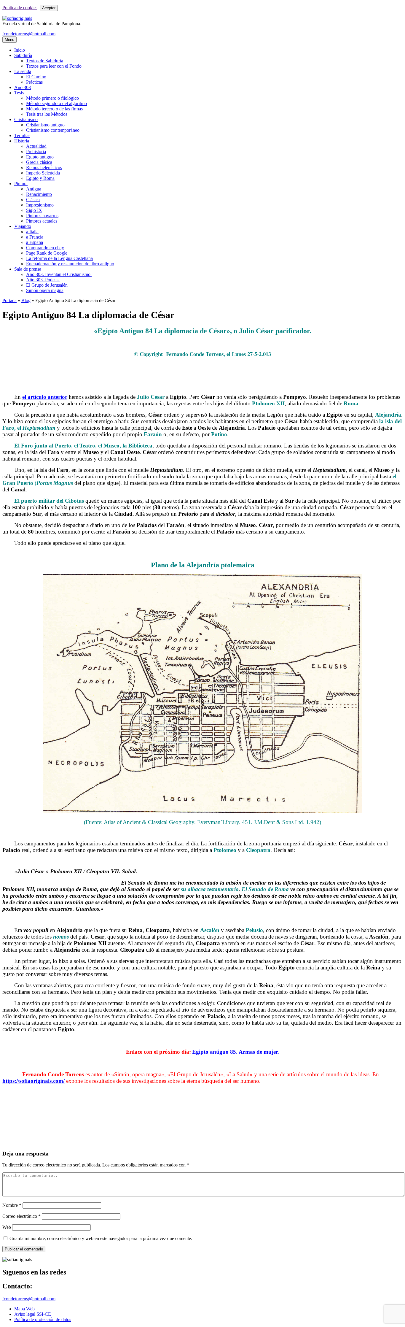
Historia (21, 140)
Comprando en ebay (45, 247)
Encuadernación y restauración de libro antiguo (70, 263)
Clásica (33, 199)
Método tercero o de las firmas (54, 108)
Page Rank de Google (46, 252)
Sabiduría (23, 55)
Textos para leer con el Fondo (54, 66)
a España (34, 242)
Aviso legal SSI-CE (32, 1314)
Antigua (33, 188)
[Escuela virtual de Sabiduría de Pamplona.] (17, 18)
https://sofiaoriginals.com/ (33, 1081)
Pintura (21, 183)
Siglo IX (34, 210)
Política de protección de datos (42, 1319)
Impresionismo (40, 204)
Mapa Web (24, 1308)
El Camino (36, 76)
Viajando (22, 226)
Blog (26, 300)
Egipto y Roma (40, 178)
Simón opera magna (44, 290)
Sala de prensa (27, 269)
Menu (9, 39)
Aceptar (48, 8)
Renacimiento (39, 194)
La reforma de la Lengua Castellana (59, 258)
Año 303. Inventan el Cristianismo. (59, 274)
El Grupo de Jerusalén (47, 285)
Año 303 (22, 87)
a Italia (32, 231)
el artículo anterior (44, 397)
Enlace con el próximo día (157, 1052)
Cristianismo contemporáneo (52, 130)
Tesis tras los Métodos (46, 114)
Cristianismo (26, 119)
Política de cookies (19, 7)
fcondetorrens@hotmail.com (28, 33)
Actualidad (36, 146)
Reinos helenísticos (44, 167)
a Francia (34, 236)
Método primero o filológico (52, 98)
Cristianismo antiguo (45, 124)
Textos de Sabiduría (44, 60)
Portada (9, 300)
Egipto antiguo (40, 156)
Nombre (11, 1205)
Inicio (19, 50)
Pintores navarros (42, 215)
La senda (22, 71)
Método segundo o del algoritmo (56, 103)
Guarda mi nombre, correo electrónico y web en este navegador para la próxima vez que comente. (100, 1238)
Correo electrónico (21, 1216)
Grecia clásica (39, 162)
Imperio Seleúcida (43, 172)
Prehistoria (36, 151)
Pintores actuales (41, 220)
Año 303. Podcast (43, 279)
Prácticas (34, 82)
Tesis (19, 92)
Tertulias (22, 135)
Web (6, 1227)
